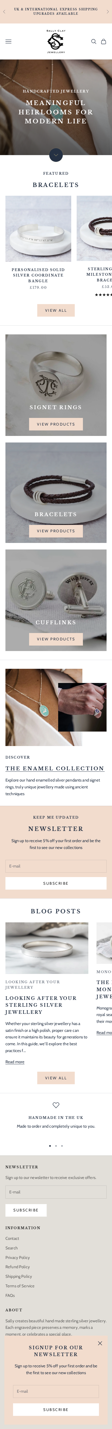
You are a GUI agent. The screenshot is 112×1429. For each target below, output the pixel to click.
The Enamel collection (55, 768)
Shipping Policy (18, 1276)
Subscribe (56, 1409)
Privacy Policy (17, 1257)
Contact (12, 1238)
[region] (56, 1119)
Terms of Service (20, 1286)
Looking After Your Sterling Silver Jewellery (41, 1005)
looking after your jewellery (32, 985)
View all (56, 310)
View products (56, 424)
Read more (14, 1061)
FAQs (10, 1295)
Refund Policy (17, 1266)
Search (11, 1248)
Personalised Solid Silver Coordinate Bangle (38, 275)
